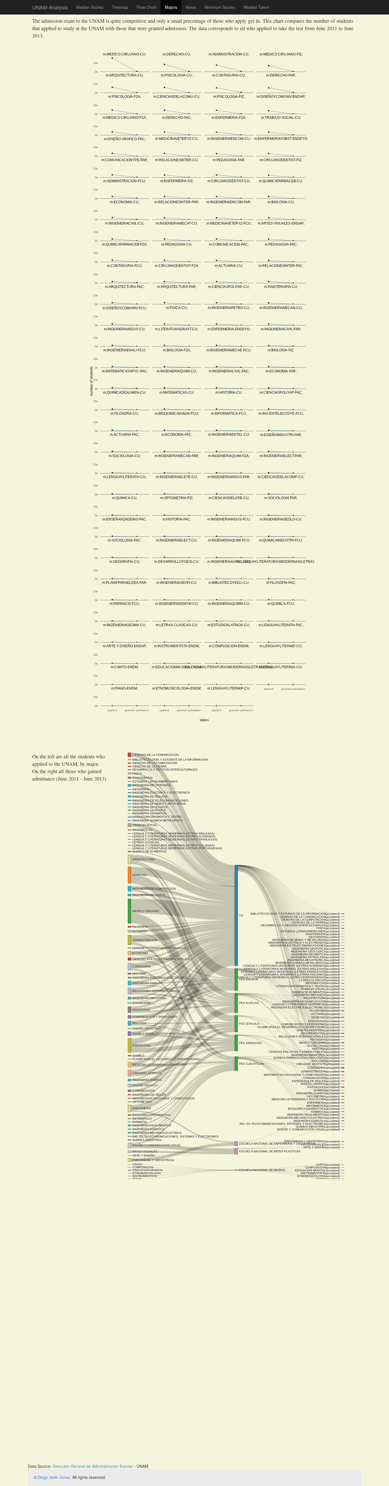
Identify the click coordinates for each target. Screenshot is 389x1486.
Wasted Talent (256, 7)
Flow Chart (146, 7)
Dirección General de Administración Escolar (93, 1466)
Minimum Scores (220, 7)
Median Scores (89, 7)
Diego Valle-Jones (54, 1477)
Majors (171, 7)
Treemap (120, 7)
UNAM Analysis (50, 6)
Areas (191, 7)
